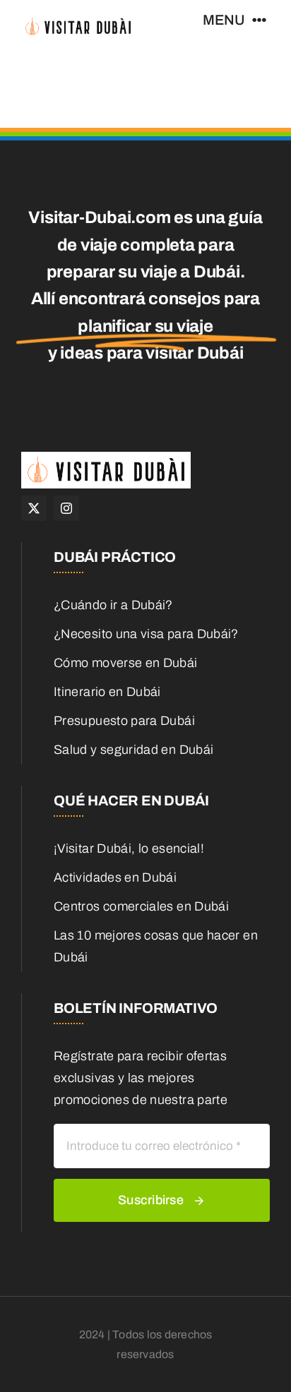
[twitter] (34, 508)
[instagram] (66, 508)
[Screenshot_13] (78, 20)
